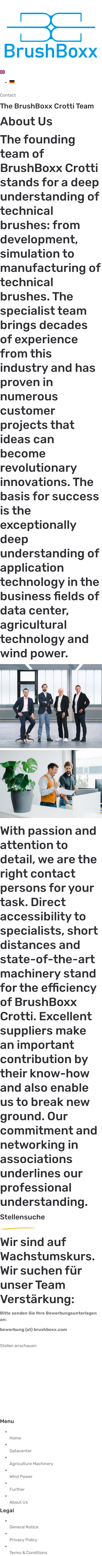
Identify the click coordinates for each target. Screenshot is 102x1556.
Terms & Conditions (28, 1552)
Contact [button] (8, 95)
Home (15, 1438)
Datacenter (20, 1450)
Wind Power (20, 1476)
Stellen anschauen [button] (18, 1345)
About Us (18, 1502)
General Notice (23, 1527)
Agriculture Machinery (31, 1463)
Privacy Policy (23, 1539)
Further (17, 1489)
